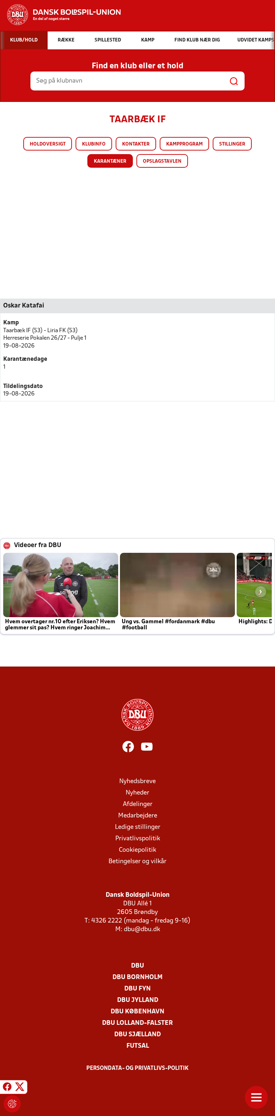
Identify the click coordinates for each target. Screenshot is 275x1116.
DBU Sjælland (137, 1035)
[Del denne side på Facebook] (7, 1088)
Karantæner (110, 161)
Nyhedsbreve (137, 781)
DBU (137, 966)
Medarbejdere (137, 816)
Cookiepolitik (137, 850)
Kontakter (136, 144)
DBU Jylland (137, 1000)
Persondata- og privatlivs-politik (137, 1068)
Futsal (137, 1046)
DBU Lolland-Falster (137, 1023)
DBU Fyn (137, 989)
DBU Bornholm (137, 977)
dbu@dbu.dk (142, 929)
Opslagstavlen (162, 161)
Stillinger (232, 144)
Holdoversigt (48, 144)
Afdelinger (138, 804)
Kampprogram (184, 144)
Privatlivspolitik (137, 839)
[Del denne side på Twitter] (19, 1088)
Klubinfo (94, 144)
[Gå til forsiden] (60, 14)
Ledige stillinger (137, 827)
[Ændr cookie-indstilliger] (12, 1103)
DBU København (137, 1012)
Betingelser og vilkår (137, 862)
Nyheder (137, 793)
